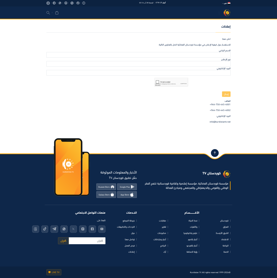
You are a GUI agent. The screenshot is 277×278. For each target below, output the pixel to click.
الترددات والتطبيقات (126, 227)
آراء (164, 252)
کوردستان (224, 220)
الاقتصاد (225, 239)
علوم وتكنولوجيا (190, 233)
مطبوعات (162, 233)
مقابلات (162, 220)
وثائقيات (193, 227)
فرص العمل (130, 245)
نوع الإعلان (226, 59)
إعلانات (131, 252)
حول (133, 233)
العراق (226, 227)
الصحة (226, 252)
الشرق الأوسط (222, 233)
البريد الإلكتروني (224, 68)
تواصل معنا (130, 239)
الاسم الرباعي (225, 50)
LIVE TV (55, 272)
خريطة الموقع (129, 220)
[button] (48, 13)
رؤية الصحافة (192, 252)
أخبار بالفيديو (192, 245)
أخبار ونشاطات (160, 239)
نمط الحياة (193, 220)
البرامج (163, 245)
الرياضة (226, 245)
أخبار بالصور (192, 239)
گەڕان (63, 240)
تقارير (164, 227)
